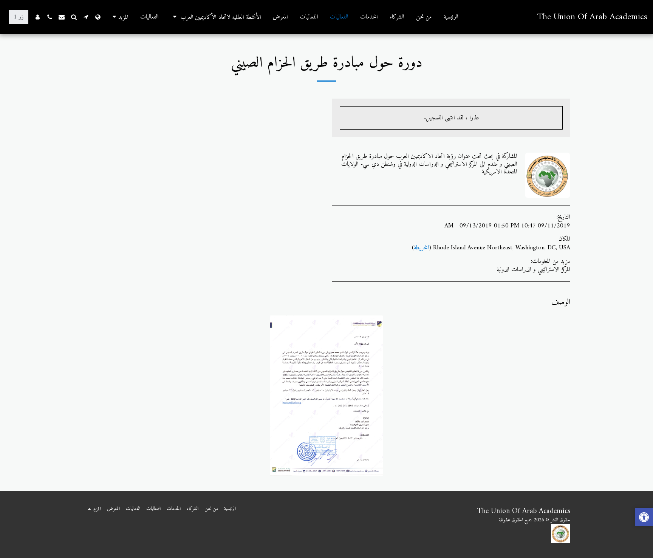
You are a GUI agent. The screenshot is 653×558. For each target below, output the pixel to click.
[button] (215, 17)
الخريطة (421, 247)
